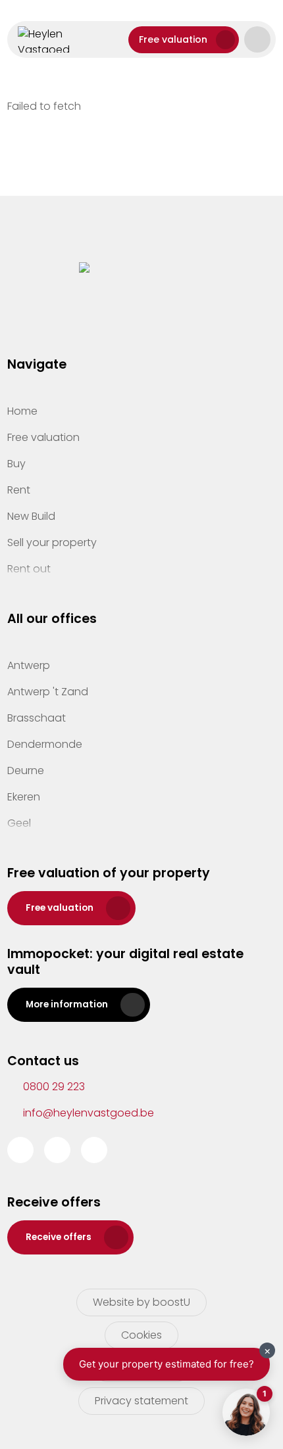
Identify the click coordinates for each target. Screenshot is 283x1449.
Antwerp (28, 665)
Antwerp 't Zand (47, 691)
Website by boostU (141, 1302)
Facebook (20, 1150)
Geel (19, 823)
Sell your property (52, 542)
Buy (16, 463)
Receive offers (58, 1237)
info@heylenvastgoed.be (88, 1112)
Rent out (29, 568)
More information (67, 1004)
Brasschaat (36, 717)
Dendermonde (44, 744)
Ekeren (23, 796)
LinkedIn (94, 1150)
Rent (18, 489)
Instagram (57, 1150)
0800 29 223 (54, 1086)
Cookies (141, 1335)
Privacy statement (141, 1400)
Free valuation (173, 39)
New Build (31, 516)
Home (22, 411)
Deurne (25, 770)
